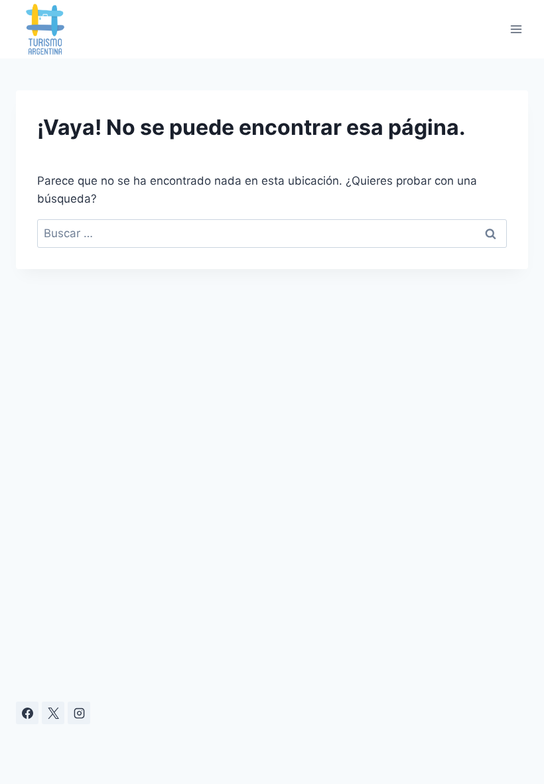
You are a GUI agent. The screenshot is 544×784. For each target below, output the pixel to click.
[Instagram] (79, 713)
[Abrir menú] (516, 29)
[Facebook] (27, 713)
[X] (53, 713)
